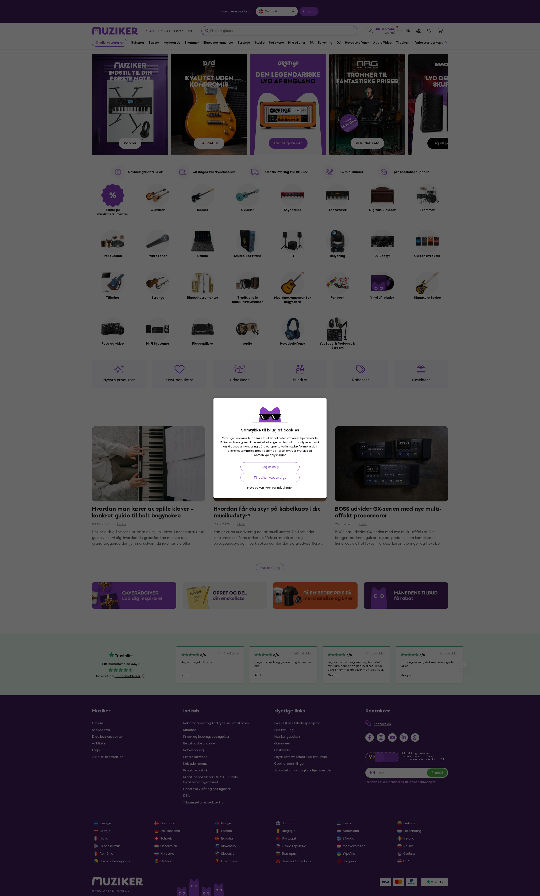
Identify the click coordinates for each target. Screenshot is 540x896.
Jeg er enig (270, 466)
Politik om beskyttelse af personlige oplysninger (283, 452)
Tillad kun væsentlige (270, 477)
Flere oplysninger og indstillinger (270, 487)
